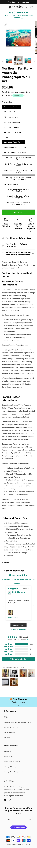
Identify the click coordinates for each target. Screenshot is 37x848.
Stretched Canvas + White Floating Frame (18, 197)
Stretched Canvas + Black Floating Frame (18, 190)
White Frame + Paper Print (15, 152)
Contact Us (8, 757)
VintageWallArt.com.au (13, 772)
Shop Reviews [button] (18, 625)
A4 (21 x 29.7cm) (11, 107)
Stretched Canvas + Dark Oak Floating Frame (18, 203)
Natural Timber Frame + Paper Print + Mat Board (18, 178)
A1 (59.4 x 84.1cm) (12, 122)
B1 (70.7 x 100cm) (12, 127)
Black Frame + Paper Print (15, 147)
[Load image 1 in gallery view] (9, 60)
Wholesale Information (13, 762)
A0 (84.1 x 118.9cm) (12, 132)
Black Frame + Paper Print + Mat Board (18, 165)
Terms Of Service (11, 727)
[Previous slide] (3, 606)
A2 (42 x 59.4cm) (11, 117)
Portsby (14, 844)
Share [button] (6, 562)
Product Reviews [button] (18, 629)
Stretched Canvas (11, 184)
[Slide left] (2, 61)
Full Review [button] (13, 617)
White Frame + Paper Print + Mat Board (18, 171)
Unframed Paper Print (13, 142)
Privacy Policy (9, 732)
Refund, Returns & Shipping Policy (18, 722)
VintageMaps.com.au (12, 767)
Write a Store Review (18, 659)
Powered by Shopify (23, 844)
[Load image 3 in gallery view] (28, 60)
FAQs (6, 717)
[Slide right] (34, 61)
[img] (13, 589)
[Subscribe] (30, 819)
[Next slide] (33, 606)
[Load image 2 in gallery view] (18, 60)
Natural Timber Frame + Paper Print (18, 158)
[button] (4, 6)
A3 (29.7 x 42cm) (11, 112)
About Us (8, 752)
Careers (7, 737)
